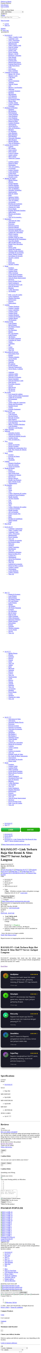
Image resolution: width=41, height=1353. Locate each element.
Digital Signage (13, 621)
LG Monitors (12, 131)
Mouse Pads (12, 101)
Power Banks (12, 209)
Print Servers (12, 382)
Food (10, 488)
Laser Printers (12, 323)
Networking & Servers (11, 352)
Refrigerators (12, 300)
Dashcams (11, 263)
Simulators (11, 732)
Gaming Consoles (13, 308)
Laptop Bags (12, 173)
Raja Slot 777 (30, 871)
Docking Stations (13, 175)
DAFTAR (30, 829)
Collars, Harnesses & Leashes (17, 493)
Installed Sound (13, 406)
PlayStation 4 (12, 736)
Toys (6, 441)
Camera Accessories (14, 751)
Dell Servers (12, 387)
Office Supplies (9, 429)
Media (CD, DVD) (14, 74)
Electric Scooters (13, 446)
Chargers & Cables (14, 207)
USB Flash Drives (13, 65)
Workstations (12, 124)
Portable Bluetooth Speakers (16, 210)
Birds (10, 517)
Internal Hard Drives (14, 62)
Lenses (10, 749)
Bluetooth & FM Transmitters (17, 239)
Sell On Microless (10, 1281)
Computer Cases (13, 38)
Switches (11, 362)
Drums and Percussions (15, 404)
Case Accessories (13, 42)
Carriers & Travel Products (16, 495)
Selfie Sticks (12, 212)
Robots (10, 451)
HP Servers (11, 389)
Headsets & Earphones (15, 204)
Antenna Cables (13, 374)
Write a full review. (6, 1147)
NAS (10, 67)
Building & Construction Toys (17, 448)
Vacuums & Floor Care (15, 284)
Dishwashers (12, 303)
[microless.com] (3, 15)
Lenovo (10, 673)
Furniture (11, 268)
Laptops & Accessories (11, 145)
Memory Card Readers (15, 87)
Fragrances (11, 471)
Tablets (10, 665)
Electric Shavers (13, 478)
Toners (10, 342)
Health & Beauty (10, 468)
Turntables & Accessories (16, 252)
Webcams (11, 89)
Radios (10, 246)
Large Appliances (13, 296)
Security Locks (12, 177)
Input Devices (12, 97)
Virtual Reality (12, 739)
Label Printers (12, 335)
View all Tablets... (13, 200)
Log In (7, 24)
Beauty (10, 470)
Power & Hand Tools (14, 281)
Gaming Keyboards (14, 316)
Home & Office (13, 121)
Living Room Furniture (15, 274)
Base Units (11, 412)
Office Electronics (13, 618)
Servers (10, 385)
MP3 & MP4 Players (14, 242)
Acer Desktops (12, 118)
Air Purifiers (12, 291)
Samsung (11, 348)
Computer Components (15, 528)
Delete (9, 1163)
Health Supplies (13, 497)
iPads (10, 195)
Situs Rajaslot (9, 1262)
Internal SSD (12, 59)
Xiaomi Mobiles (13, 183)
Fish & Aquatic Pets (14, 513)
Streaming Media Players (15, 231)
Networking (12, 623)
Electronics (8, 219)
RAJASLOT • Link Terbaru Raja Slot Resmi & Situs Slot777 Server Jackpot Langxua (21, 840)
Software (7, 431)
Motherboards (12, 44)
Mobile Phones (12, 180)
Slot (6, 1266)
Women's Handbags (14, 463)
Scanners (11, 328)
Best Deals (8, 524)
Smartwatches (12, 192)
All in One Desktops (14, 559)
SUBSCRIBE (23, 1292)
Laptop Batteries (13, 172)
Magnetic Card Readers (15, 428)
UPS (9, 86)
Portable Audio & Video (15, 237)
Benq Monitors (12, 134)
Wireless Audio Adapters (15, 251)
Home (6, 266)
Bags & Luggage (13, 465)
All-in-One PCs (13, 126)
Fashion (7, 461)
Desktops (11, 109)
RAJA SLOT (9, 527)
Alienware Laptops (14, 158)
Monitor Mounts (13, 141)
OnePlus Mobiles (13, 185)
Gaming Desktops (13, 123)
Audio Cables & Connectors (16, 402)
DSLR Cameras (13, 234)
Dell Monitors (12, 136)
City (2, 1350)
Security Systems (13, 264)
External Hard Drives (14, 64)
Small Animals (12, 520)
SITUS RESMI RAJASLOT (17, 873)
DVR (10, 259)
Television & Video (14, 220)
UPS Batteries (12, 96)
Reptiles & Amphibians (15, 519)
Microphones (12, 94)
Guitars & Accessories (15, 397)
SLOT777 (8, 651)
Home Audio (12, 247)
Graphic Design (13, 438)
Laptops (10, 146)
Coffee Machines (13, 289)
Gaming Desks (12, 271)
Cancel (3, 1163)
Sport (6, 453)
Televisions (11, 222)
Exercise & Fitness (14, 456)
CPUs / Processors (14, 40)
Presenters (11, 106)
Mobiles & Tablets (10, 178)
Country (3, 1348)
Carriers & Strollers (14, 508)
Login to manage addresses (9, 1343)
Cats (9, 500)
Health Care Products (14, 480)
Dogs (10, 487)
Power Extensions (13, 81)
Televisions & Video (14, 719)
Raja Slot (7, 1255)
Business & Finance (14, 434)
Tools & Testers (13, 84)
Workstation (12, 165)
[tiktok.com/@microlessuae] (11, 1302)
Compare (6, 899)
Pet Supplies (8, 485)
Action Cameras (13, 236)
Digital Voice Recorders (15, 244)
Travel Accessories (14, 466)
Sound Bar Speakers (14, 249)
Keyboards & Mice (14, 99)
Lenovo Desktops (13, 119)
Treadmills (11, 460)
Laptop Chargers (13, 170)
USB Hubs (11, 77)
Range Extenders (13, 379)
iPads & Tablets (13, 193)
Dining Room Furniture (15, 276)
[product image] (15, 844)
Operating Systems (14, 433)
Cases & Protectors (14, 205)
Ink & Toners (12, 613)
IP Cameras (11, 364)
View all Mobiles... (14, 188)
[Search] (19, 17)
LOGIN (10, 829)
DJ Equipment (12, 399)
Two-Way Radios (13, 241)
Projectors (11, 224)
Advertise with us (10, 1277)
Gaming (7, 305)
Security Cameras (13, 257)
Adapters (11, 82)
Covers (10, 694)
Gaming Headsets (13, 315)
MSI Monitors (12, 140)
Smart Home (12, 758)
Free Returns (4, 5)
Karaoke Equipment (14, 409)
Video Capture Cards (14, 45)
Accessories (12, 168)
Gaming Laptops (13, 161)
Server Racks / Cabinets (15, 369)
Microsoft (11, 668)
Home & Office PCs (14, 554)
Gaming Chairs (13, 269)
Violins (10, 407)
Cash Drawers (12, 414)
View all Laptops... (14, 166)
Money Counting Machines (16, 424)
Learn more (23, 893)
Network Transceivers (15, 367)
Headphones (12, 549)
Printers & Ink (9, 321)
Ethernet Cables (13, 375)
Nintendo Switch (13, 737)
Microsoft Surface (13, 199)
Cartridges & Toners (14, 340)
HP (9, 345)
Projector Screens (13, 225)
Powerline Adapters (14, 384)
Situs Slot (7, 1264)
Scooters (11, 455)
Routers (10, 355)
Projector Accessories (14, 229)
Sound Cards (12, 50)
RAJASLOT (8, 35)
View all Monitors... (14, 143)
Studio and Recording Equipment (18, 396)
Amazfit (10, 683)
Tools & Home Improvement (17, 278)
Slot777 (7, 1257)
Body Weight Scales (14, 481)
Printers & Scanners (14, 594)
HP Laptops (12, 148)
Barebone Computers (14, 55)
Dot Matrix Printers (14, 327)
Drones (10, 443)
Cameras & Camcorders (15, 232)
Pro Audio (8, 392)
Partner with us (9, 1279)
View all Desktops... (14, 128)
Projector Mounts (13, 227)
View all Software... (14, 439)
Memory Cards (12, 76)
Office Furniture (13, 273)
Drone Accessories (14, 444)
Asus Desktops (12, 116)
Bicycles (11, 458)
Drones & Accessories (15, 744)
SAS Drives (12, 69)
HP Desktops (12, 111)
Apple (10, 678)
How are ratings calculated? (9, 1132)
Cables (10, 79)
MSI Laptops (12, 156)
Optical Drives (12, 49)
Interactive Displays (14, 619)
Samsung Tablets (13, 197)
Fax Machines (12, 330)
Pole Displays (12, 419)
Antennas (11, 372)
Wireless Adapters (13, 357)
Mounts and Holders (14, 214)
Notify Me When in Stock (8, 935)
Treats (10, 490)
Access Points (12, 359)
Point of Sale (8, 411)
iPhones (10, 182)
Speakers (11, 545)
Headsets (11, 92)
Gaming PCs (12, 555)
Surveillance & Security (15, 256)
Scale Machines (13, 423)
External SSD (12, 60)
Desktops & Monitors (11, 108)
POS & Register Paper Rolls (16, 421)
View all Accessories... (15, 217)
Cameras (11, 746)
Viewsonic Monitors (14, 138)
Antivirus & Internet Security (17, 436)
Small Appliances (13, 283)
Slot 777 (7, 592)
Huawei (10, 658)
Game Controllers (13, 104)
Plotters (10, 332)
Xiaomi (10, 660)
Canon (10, 347)
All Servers (11, 391)
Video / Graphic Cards (15, 37)
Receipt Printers (13, 416)
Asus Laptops (12, 150)
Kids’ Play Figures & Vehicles (17, 449)
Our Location (5, 6)
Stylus (10, 215)
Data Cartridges (13, 70)
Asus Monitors (12, 133)
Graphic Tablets (13, 102)
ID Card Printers (13, 333)
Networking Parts (13, 353)
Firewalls (11, 360)
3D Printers (11, 337)
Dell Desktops (12, 113)
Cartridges (11, 343)
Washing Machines (14, 298)
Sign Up (7, 25)
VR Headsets (12, 320)
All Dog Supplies (13, 498)
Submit (3, 1150)
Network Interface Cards (15, 380)
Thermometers (12, 483)
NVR (10, 261)
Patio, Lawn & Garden (15, 295)
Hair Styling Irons (13, 473)
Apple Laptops (12, 155)
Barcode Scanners (13, 417)
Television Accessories (15, 729)
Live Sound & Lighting (15, 394)
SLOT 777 (8, 717)
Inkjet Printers (12, 325)
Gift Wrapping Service (11, 1272)
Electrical (11, 279)
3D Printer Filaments (14, 338)
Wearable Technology (15, 190)
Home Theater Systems (15, 254)
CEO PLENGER (14, 908)
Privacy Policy (9, 1274)
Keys (10, 401)
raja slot (20, 1351)
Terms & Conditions (11, 1275)
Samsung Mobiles (13, 187)
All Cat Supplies (13, 512)
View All (11, 350)
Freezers (10, 301)
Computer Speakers (14, 91)
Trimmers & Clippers (14, 475)
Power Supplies (13, 52)
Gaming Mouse (13, 318)
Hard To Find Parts (10, 1270)
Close (2, 1315)
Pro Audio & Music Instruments (18, 756)
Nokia (10, 662)
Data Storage (12, 57)
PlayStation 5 (12, 734)
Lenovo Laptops (13, 153)
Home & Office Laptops (15, 566)
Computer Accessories (11, 72)
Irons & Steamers (13, 286)
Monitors (11, 129)
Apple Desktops (13, 114)
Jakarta (6, 1)
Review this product (7, 1143)
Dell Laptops (12, 151)
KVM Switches (13, 365)
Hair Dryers (12, 476)
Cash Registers (12, 426)
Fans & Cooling (13, 47)
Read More (4, 966)
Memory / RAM (13, 54)
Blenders (11, 288)
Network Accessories (14, 377)
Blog (6, 1269)
